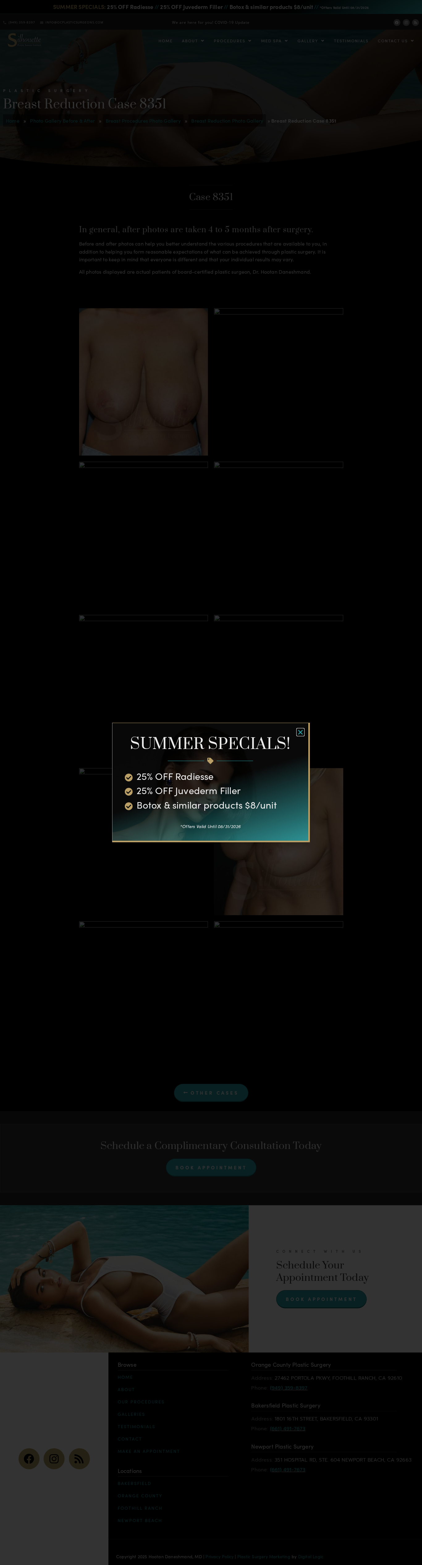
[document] (211, 782)
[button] (300, 732)
